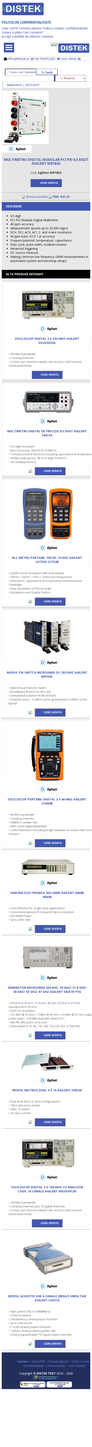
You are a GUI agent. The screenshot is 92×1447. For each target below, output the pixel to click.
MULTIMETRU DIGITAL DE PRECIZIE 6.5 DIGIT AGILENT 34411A (47, 433)
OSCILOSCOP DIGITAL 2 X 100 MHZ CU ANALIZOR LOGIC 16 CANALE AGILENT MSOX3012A (47, 1189)
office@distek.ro (18, 59)
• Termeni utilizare (58, 1361)
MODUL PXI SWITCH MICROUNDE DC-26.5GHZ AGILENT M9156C (47, 674)
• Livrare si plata (55, 1366)
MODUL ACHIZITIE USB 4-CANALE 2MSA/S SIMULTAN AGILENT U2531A (47, 1298)
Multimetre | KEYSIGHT (23, 85)
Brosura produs (37, 197)
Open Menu (9, 47)
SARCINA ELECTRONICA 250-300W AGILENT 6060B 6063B (47, 895)
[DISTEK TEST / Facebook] (44, 1355)
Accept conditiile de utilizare (21, 36)
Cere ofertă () (71, 59)
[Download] (31, 471)
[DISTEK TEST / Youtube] (48, 1355)
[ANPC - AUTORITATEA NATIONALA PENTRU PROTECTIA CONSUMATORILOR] (46, 1378)
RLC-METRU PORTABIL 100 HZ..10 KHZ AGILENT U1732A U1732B (47, 560)
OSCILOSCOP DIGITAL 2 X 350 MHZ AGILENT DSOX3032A (47, 341)
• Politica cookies (80, 1361)
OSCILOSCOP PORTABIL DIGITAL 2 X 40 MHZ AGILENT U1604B (47, 801)
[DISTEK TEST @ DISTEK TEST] (74, 48)
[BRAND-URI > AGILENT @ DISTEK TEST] (17, 152)
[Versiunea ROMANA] (52, 45)
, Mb (61, 197)
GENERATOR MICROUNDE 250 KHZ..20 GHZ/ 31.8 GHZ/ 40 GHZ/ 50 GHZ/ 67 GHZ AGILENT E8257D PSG (47, 990)
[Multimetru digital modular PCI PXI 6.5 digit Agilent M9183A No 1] (25, 143)
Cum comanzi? (33, 32)
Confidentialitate (76, 28)
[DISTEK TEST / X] (46, 1355)
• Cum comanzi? (76, 1366)
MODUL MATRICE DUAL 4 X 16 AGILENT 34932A (47, 1090)
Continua (47, 36)
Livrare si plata (12, 32)
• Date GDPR (37, 1361)
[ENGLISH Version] (56, 45)
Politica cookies (53, 28)
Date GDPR (10, 28)
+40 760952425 (44, 59)
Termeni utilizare (30, 28)
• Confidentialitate (33, 1366)
